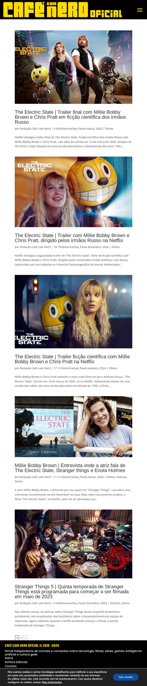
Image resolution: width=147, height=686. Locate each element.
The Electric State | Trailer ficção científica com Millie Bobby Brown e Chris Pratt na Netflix (72, 359)
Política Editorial (16, 662)
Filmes (109, 128)
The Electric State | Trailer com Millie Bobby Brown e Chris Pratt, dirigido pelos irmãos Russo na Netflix (72, 237)
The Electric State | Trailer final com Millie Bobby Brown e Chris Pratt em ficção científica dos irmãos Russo (70, 117)
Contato (11, 666)
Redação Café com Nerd (35, 128)
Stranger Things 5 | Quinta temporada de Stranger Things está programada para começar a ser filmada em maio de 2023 (72, 591)
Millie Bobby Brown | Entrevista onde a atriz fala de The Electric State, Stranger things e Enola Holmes (70, 467)
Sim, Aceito (126, 677)
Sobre (9, 658)
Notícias (121, 477)
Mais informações (52, 682)
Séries (19, 481)
